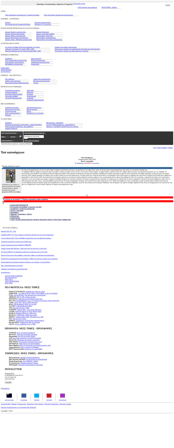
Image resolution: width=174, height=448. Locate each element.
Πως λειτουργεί (36, 58)
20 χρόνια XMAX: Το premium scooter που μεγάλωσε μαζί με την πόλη (24, 252)
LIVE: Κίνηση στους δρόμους (87, 7)
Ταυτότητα (30, 404)
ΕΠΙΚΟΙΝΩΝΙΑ (6, 70)
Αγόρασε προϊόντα (11, 92)
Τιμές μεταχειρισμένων (12, 113)
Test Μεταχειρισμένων (34, 107)
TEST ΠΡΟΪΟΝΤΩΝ (12, 281)
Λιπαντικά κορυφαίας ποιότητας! (27, 334)
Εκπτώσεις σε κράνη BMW (33, 349)
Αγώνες (35, 83)
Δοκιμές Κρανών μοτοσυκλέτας (15, 32)
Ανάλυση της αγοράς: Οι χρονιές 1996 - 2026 (19, 49)
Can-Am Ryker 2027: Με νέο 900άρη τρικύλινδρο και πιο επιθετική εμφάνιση (26, 238)
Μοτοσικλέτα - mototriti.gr (54, 123)
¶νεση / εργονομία (17, 210)
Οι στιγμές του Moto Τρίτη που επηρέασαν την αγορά (22, 47)
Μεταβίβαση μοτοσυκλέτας (14, 64)
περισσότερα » (5, 272)
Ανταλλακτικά (31, 96)
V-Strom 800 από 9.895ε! (24, 306)
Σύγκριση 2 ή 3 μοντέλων (43, 24)
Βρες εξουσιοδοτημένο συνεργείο (12, 265)
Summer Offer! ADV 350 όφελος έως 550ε (30, 317)
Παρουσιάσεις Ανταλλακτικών (46, 38)
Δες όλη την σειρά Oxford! (26, 336)
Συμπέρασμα (15, 218)
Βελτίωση (30, 92)
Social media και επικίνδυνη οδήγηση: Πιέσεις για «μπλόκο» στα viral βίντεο (25, 262)
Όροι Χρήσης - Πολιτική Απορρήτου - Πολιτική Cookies (53, 404)
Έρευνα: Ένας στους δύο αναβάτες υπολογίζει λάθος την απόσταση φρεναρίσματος (27, 255)
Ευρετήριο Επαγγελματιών (13, 94)
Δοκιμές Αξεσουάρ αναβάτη (45, 34)
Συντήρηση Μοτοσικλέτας (35, 100)
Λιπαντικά (30, 98)
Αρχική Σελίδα (5, 404)
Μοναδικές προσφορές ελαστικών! (28, 340)
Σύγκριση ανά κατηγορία (42, 22)
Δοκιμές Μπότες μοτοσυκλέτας (15, 36)
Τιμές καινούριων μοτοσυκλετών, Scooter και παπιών (22, 15)
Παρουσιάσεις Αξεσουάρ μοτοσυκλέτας (49, 39)
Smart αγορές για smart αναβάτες (29, 343)
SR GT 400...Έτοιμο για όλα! (26, 297)
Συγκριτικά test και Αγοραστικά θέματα (17, 24)
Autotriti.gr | (38, 4)
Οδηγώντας (15, 216)
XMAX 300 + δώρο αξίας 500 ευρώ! (29, 310)
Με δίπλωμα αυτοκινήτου (41, 81)
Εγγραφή (8, 382)
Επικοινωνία (35, 64)
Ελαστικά (30, 94)
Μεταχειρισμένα (32, 109)
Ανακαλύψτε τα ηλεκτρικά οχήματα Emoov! (30, 320)
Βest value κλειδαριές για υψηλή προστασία (27, 338)
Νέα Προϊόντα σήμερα (12, 90)
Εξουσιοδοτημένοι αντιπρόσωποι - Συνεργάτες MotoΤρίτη (16, 143)
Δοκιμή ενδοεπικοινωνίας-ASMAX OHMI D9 (16, 245)
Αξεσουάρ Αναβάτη (11, 96)
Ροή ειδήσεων (9, 79)
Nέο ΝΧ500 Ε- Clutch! (30, 361)
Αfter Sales (30, 90)
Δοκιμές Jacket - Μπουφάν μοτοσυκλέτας (18, 39)
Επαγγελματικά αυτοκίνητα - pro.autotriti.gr (19, 126)
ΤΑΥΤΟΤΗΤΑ (5, 72)
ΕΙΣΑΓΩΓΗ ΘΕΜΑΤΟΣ (19, 205)
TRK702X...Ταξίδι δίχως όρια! (27, 315)
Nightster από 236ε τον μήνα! (35, 291)
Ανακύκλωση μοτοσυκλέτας (40, 62)
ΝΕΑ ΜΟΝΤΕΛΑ (11, 278)
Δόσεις (29, 111)
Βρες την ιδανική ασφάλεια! (26, 333)
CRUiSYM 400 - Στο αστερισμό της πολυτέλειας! (29, 295)
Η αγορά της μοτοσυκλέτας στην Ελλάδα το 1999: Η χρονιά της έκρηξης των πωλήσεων (29, 259)
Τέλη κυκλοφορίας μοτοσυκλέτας (16, 60)
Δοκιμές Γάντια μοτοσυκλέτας (15, 34)
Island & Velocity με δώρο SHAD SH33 (28, 311)
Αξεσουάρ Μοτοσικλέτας (13, 98)
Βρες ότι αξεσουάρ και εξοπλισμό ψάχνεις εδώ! (35, 345)
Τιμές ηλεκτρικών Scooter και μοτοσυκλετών (58, 15)
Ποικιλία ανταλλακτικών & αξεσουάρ (31, 365)
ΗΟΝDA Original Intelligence (30, 357)
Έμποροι (8, 115)
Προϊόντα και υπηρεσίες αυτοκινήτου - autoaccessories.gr (23, 124)
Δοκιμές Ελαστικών (42, 32)
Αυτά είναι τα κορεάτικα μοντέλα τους (30, 299)
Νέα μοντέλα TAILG (19, 319)
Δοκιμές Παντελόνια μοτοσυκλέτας (16, 38)
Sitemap (14, 404)
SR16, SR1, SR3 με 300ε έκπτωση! (26, 302)
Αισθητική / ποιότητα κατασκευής (23, 209)
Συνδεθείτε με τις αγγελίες (35, 113)
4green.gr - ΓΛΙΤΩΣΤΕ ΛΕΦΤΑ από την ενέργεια (62, 126)
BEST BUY (9, 279)
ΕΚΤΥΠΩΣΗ (162, 148)
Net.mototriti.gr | (48, 4)
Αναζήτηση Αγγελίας (11, 107)
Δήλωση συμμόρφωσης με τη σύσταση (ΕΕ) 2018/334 (18, 407)
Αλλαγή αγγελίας (10, 111)
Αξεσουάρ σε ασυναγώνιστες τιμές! (30, 342)
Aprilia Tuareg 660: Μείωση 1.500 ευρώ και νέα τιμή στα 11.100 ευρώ (24, 248)
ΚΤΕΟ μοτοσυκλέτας (38, 60)
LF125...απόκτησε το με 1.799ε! (25, 324)
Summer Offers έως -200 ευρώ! (26, 313)
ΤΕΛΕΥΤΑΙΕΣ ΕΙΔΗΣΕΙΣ (13, 276)
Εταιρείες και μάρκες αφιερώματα (66, 47)
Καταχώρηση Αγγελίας (12, 109)
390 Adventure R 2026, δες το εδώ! (25, 304)
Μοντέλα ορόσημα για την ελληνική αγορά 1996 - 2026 (23, 51)
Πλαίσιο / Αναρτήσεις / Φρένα (21, 214)
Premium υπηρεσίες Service (29, 363)
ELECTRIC (9, 283)
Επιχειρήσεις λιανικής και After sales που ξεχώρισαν (71, 51)
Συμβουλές (8, 58)
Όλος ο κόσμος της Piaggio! (30, 347)
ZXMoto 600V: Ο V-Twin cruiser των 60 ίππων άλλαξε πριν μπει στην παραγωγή (27, 235)
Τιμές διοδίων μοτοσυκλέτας (14, 62)
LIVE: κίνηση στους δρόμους (31, 140)
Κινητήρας (15, 212)
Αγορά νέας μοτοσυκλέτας (41, 79)
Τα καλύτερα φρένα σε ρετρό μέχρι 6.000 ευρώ (16, 242)
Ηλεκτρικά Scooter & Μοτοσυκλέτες (17, 83)
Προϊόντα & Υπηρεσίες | (62, 4)
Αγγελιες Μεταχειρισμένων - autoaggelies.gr (60, 124)
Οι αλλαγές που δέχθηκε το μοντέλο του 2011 (26, 207)
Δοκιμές (7, 22)
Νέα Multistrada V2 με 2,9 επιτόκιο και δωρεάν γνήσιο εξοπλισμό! (37, 300)
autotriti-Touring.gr (11, 128)
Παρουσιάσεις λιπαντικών (44, 36)
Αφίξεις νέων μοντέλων (12, 81)
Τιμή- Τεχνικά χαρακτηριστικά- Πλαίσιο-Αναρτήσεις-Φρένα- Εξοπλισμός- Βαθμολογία (41, 219)
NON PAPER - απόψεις (109, 7)
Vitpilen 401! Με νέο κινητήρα (30, 322)
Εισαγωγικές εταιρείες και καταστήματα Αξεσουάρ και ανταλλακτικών (77, 49)
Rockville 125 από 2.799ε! (21, 308)
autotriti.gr (8, 123)
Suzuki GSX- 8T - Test (8, 231)
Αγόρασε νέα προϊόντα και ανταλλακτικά (14, 269)
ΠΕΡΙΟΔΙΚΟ (5, 68)
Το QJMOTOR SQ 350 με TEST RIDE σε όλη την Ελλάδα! (37, 293)
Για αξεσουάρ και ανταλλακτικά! (36, 359)
